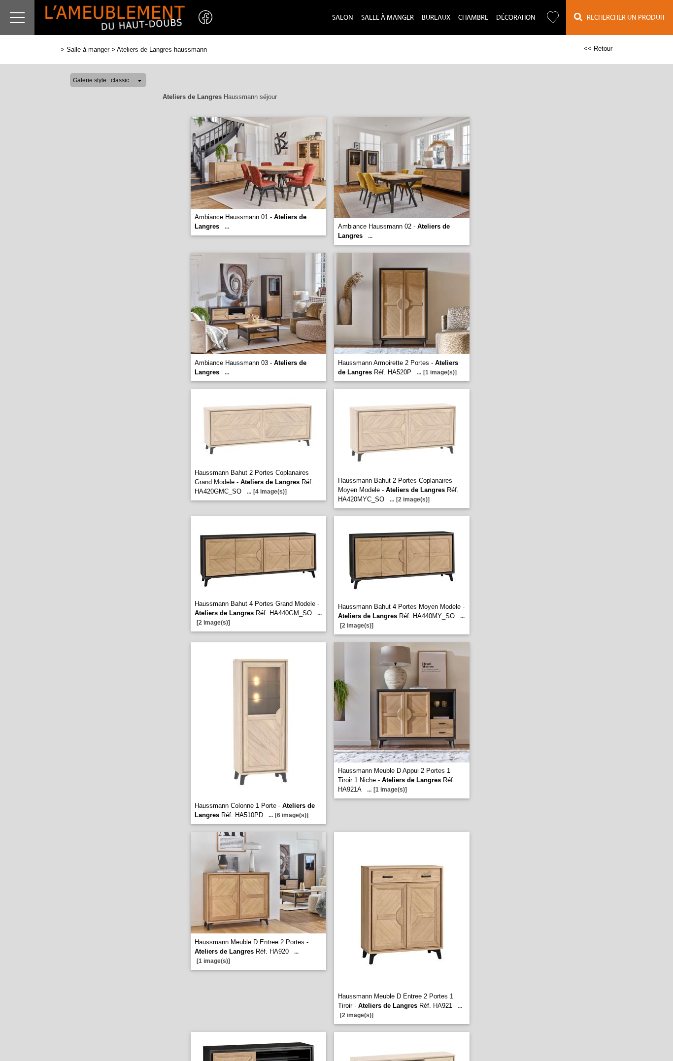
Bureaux (436, 18)
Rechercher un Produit (623, 18)
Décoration (516, 18)
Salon (342, 18)
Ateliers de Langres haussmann (162, 49)
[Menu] (17, 17)
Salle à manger (387, 18)
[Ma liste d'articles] (552, 17)
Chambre (473, 18)
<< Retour (598, 48)
